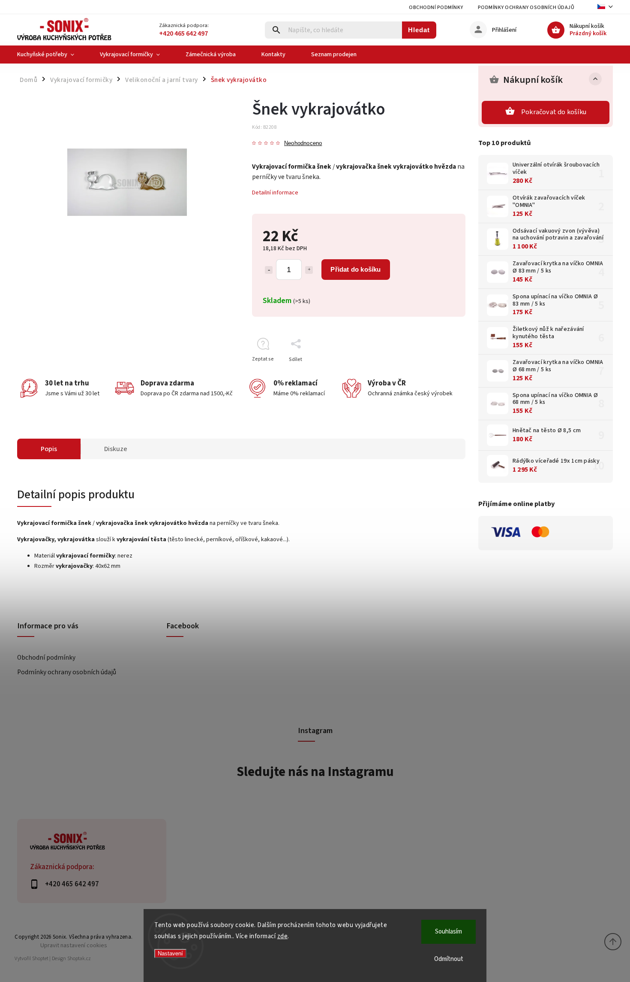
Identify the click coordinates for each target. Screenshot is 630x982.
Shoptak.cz (79, 958)
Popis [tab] (49, 449)
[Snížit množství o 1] (269, 270)
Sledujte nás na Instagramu (315, 771)
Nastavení (170, 953)
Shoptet (40, 958)
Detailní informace (275, 192)
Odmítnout (448, 959)
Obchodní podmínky (436, 7)
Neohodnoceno (303, 143)
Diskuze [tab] (115, 449)
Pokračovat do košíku (553, 112)
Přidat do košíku (355, 269)
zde (282, 936)
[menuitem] (52, 54)
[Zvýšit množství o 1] (309, 270)
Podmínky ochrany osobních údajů (526, 7)
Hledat (419, 29)
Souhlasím (448, 931)
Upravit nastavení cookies (73, 945)
